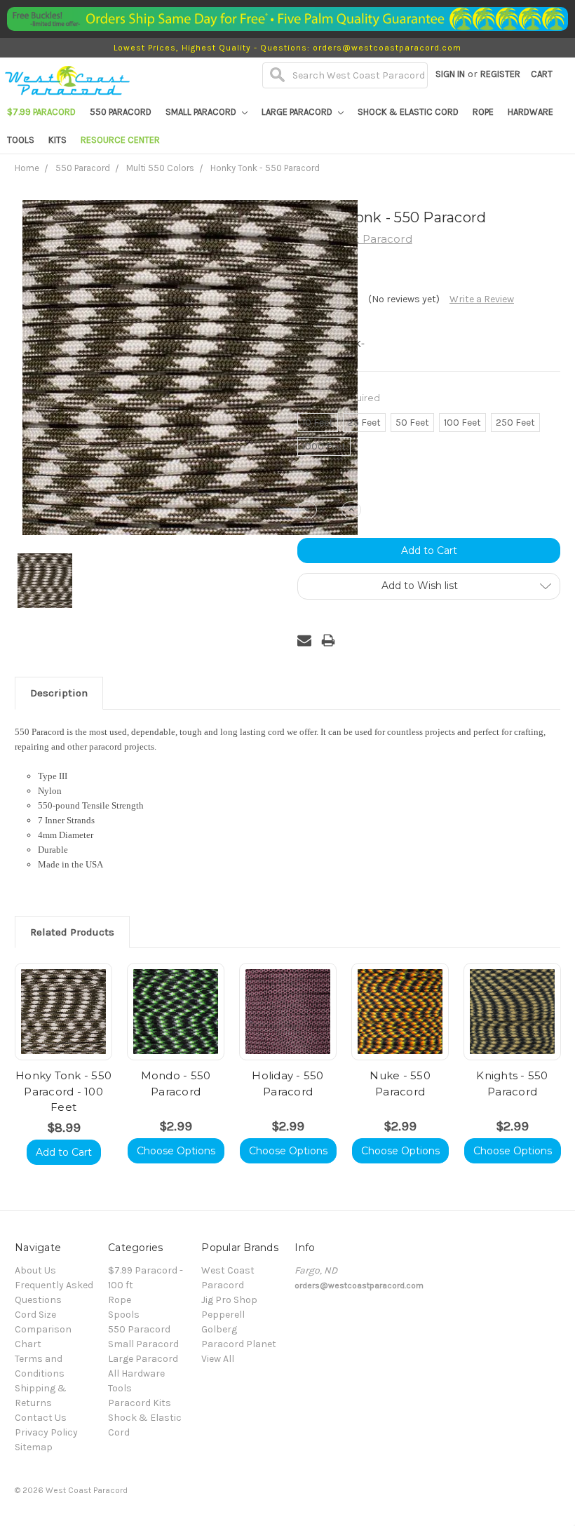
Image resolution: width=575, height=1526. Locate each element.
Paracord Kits (139, 1403)
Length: (338, 397)
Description (59, 693)
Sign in (450, 74)
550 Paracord (120, 112)
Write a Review (481, 299)
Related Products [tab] (72, 932)
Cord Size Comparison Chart (43, 1329)
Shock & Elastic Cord (408, 112)
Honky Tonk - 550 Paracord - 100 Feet (63, 1091)
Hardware (530, 112)
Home (27, 168)
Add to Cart (64, 1152)
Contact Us (41, 1418)
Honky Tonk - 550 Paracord (265, 168)
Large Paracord (298, 112)
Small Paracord (201, 112)
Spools (124, 1315)
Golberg (219, 1329)
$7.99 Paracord (41, 112)
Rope (483, 112)
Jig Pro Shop (229, 1300)
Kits (57, 140)
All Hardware (136, 1373)
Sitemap (34, 1447)
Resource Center (120, 140)
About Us (35, 1270)
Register (500, 74)
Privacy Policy (46, 1432)
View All (217, 1359)
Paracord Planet (238, 1344)
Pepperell (223, 1315)
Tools (20, 140)
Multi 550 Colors (160, 168)
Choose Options (176, 1150)
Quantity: (318, 486)
